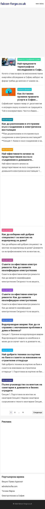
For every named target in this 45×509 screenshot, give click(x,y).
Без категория (7, 119)
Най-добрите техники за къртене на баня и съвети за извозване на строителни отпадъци (21, 357)
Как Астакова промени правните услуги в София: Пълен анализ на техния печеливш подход (28, 101)
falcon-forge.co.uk (13, 4)
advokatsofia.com (9, 486)
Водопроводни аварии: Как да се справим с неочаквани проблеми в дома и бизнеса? (22, 327)
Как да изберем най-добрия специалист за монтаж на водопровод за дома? (18, 237)
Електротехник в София (13, 496)
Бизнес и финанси (24, 89)
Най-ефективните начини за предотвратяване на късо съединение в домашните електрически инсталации (18, 158)
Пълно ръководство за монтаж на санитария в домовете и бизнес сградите (22, 387)
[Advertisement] (22, 32)
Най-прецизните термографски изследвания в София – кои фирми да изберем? (30, 69)
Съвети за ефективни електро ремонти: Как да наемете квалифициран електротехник (19, 267)
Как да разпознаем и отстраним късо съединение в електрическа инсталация (21, 126)
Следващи (37, 412)
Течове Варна (8, 491)
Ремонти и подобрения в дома (29, 59)
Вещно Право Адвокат (12, 481)
